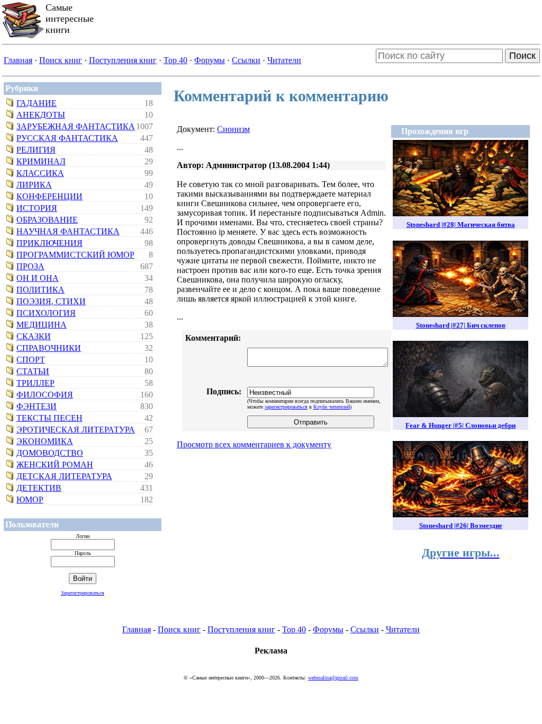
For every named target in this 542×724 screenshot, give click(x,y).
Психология (46, 312)
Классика (40, 173)
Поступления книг (123, 60)
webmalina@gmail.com (333, 678)
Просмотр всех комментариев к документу (254, 444)
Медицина (41, 324)
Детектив (38, 487)
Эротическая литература (75, 429)
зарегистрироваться (286, 407)
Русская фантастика (67, 138)
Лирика (34, 184)
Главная (18, 60)
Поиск (522, 55)
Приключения (49, 243)
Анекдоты (40, 114)
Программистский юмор (75, 254)
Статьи (32, 371)
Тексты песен (49, 417)
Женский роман (54, 464)
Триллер (35, 382)
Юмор (29, 499)
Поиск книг (60, 60)
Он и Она (37, 277)
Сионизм (233, 129)
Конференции (49, 196)
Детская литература (64, 476)
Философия (44, 394)
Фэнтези (36, 406)
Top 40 (175, 60)
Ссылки (246, 60)
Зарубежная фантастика (75, 126)
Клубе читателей (331, 407)
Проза (30, 266)
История (36, 208)
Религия (36, 149)
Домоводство (49, 452)
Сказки (33, 336)
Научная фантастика (68, 231)
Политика (40, 289)
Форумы (209, 60)
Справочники (48, 347)
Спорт (30, 359)
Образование (47, 219)
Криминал (41, 161)
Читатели (284, 60)
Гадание (36, 103)
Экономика (44, 441)
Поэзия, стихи (51, 301)
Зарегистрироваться (82, 593)
